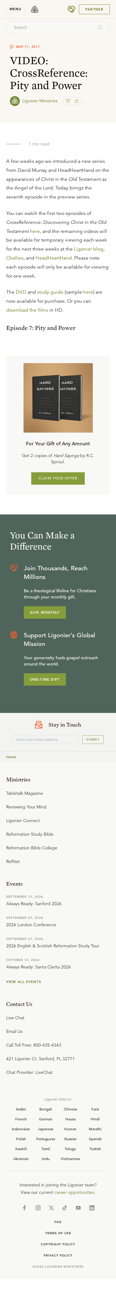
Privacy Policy (58, 1255)
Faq (58, 1222)
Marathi (95, 1128)
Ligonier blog (88, 249)
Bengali (45, 1108)
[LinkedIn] (92, 1208)
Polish (21, 1138)
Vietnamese (70, 1158)
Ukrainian (21, 1158)
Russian (70, 1138)
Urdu (46, 1158)
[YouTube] (78, 1208)
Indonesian (21, 1128)
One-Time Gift (45, 679)
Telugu (70, 1148)
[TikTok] (65, 1208)
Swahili (21, 1148)
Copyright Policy (58, 1244)
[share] (76, 101)
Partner (94, 9)
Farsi (95, 1108)
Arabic (21, 1108)
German (45, 1118)
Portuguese (45, 1138)
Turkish (95, 1148)
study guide (50, 292)
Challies (15, 258)
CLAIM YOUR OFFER (58, 478)
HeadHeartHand (54, 258)
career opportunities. (75, 1192)
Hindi (95, 1118)
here (35, 231)
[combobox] (50, 27)
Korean (70, 1128)
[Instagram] (38, 1208)
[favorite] (68, 101)
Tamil (45, 1148)
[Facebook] (24, 1208)
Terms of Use (58, 1233)
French (21, 1118)
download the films (27, 310)
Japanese (46, 1128)
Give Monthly (45, 612)
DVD (21, 292)
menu (15, 9)
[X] (51, 1208)
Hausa (70, 1118)
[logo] (34, 9)
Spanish (95, 1138)
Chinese (70, 1108)
